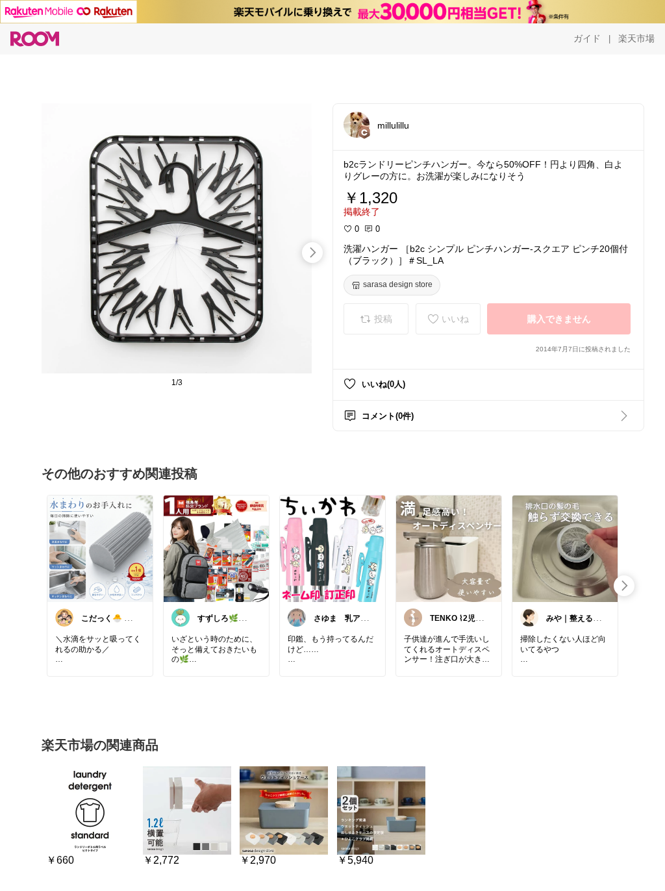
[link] (100, 548)
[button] (357, 125)
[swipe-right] (312, 252)
